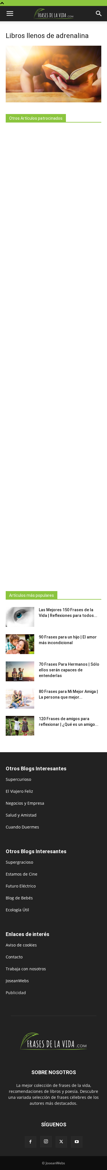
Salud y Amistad (21, 815)
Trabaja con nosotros (26, 968)
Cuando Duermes (22, 827)
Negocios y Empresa (25, 803)
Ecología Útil (17, 909)
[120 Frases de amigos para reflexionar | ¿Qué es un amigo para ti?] (20, 726)
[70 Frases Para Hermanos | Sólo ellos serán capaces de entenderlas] (20, 671)
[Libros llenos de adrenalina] (53, 100)
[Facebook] (30, 1142)
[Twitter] (61, 1142)
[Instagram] (46, 1141)
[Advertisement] (53, 355)
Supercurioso (18, 779)
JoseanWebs (17, 980)
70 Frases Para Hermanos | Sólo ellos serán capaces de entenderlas (69, 670)
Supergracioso (19, 862)
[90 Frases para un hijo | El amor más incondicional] (20, 644)
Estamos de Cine (21, 874)
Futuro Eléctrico (21, 886)
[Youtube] (76, 1142)
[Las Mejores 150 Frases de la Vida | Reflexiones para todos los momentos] (20, 617)
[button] (10, 13)
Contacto (14, 957)
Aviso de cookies (21, 945)
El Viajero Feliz (19, 791)
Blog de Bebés (19, 898)
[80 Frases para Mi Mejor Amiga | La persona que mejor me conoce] (20, 699)
